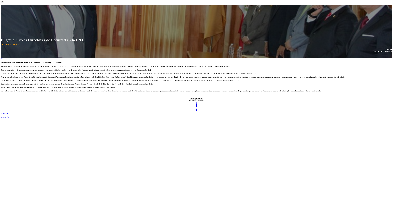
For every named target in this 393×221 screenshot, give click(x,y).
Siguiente (4, 117)
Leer (193, 98)
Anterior (5, 113)
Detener (199, 98)
